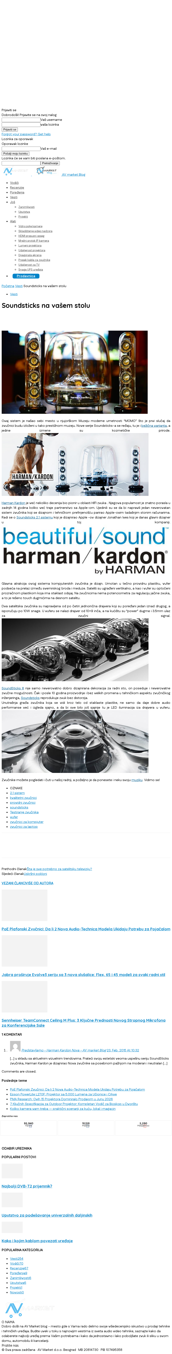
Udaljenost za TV (29, 265)
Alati (13, 221)
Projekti (23, 217)
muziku (137, 780)
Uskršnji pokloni (35, 874)
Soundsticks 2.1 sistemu (35, 517)
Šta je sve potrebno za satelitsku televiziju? (59, 869)
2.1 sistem (17, 793)
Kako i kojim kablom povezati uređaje (37, 1240)
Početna (8, 286)
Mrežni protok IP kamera (33, 241)
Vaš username (51, 119)
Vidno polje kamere (30, 226)
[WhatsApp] (54, 318)
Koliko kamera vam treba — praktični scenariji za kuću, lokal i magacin (63, 1108)
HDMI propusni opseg (31, 236)
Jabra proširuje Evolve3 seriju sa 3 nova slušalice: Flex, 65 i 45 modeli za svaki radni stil (83, 974)
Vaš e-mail (48, 148)
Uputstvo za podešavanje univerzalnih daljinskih (47, 1215)
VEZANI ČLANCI (14, 883)
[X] (24, 318)
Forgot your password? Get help (26, 134)
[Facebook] (9, 318)
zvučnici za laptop (24, 826)
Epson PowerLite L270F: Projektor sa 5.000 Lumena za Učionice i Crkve (63, 1094)
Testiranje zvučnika (24, 812)
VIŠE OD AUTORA (39, 883)
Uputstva (24, 212)
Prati (86, 1123)
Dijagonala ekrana (30, 255)
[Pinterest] (39, 318)
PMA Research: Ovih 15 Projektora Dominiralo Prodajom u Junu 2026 (61, 1099)
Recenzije (17, 188)
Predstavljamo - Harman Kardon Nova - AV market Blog (63, 1050)
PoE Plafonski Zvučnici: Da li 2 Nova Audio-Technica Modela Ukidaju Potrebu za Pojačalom (86, 928)
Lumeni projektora (30, 246)
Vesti (13, 197)
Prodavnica (26, 276)
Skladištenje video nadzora (35, 231)
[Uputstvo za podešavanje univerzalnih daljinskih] (12, 1206)
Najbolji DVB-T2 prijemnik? (27, 1186)
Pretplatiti (143, 1123)
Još (12, 202)
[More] (69, 318)
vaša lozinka (49, 124)
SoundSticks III (13, 688)
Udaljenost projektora (31, 250)
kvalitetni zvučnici (23, 798)
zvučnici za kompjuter (26, 822)
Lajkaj (29, 1123)
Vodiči (14, 183)
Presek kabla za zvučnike (34, 260)
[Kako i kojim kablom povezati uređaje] (12, 1232)
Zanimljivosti (26, 207)
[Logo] (17, 174)
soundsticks (19, 807)
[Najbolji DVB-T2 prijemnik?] (12, 1177)
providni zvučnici (22, 802)
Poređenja (17, 192)
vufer (14, 817)
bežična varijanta (154, 425)
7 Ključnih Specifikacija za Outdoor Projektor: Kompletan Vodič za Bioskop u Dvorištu (74, 1104)
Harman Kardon (13, 503)
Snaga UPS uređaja (30, 270)
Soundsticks (30, 698)
